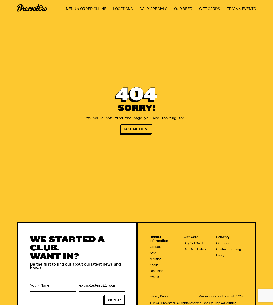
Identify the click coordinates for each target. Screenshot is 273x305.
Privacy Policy (159, 296)
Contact (155, 247)
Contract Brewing (228, 249)
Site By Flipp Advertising (219, 303)
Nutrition (155, 259)
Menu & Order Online (86, 9)
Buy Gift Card (193, 243)
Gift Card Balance (196, 249)
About (154, 265)
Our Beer (183, 9)
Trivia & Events (241, 9)
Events (154, 277)
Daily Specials (153, 9)
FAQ (153, 253)
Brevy (220, 255)
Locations (123, 9)
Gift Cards (209, 9)
